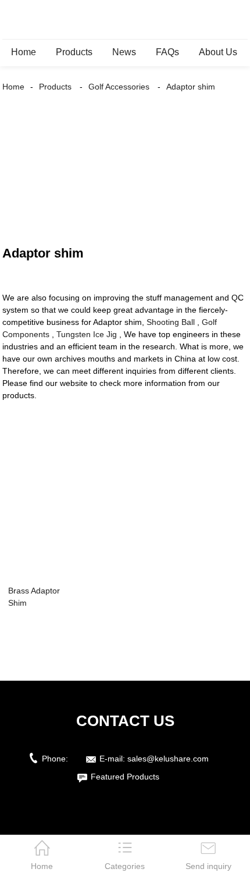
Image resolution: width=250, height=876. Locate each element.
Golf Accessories (118, 86)
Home (23, 52)
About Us (218, 52)
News (124, 52)
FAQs (167, 52)
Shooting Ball (171, 322)
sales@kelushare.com (168, 758)
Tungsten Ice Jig (86, 334)
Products (74, 52)
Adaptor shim (190, 86)
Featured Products (125, 776)
